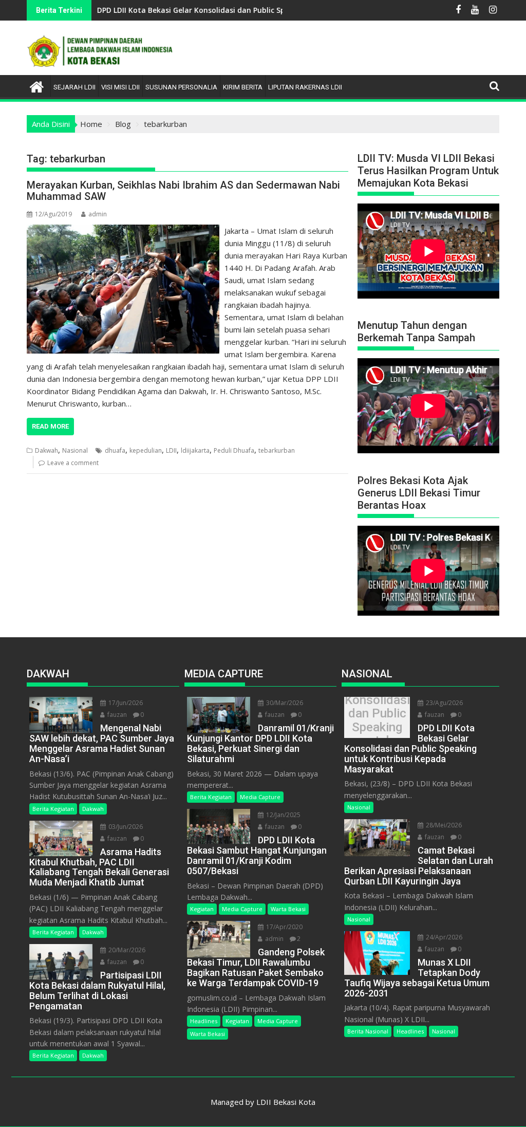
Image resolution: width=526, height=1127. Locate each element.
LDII (171, 450)
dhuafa (115, 450)
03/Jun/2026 (125, 826)
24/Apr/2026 (443, 937)
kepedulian (145, 450)
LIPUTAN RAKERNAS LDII (305, 87)
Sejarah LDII (74, 87)
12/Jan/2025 (282, 814)
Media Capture (260, 797)
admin (97, 214)
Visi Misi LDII (120, 87)
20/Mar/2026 (126, 950)
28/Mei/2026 (443, 825)
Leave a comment (73, 462)
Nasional (75, 450)
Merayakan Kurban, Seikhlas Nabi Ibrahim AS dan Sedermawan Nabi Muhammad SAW (183, 190)
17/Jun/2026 (125, 702)
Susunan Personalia (181, 87)
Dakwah (46, 450)
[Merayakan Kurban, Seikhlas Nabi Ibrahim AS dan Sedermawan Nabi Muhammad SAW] (123, 231)
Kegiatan (202, 909)
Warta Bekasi (288, 909)
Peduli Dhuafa (234, 450)
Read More (50, 426)
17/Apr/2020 (284, 926)
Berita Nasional (367, 1031)
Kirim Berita (242, 87)
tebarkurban (276, 450)
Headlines (203, 1021)
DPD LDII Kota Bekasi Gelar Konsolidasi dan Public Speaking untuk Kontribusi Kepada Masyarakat (237, 10)
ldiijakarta (195, 450)
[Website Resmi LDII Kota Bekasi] (36, 85)
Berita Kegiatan (53, 808)
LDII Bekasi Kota (285, 1102)
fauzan (116, 714)
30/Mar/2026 (284, 702)
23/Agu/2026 (443, 702)
